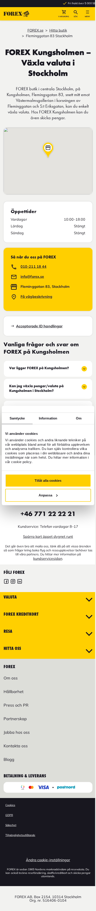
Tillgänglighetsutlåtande (20, 835)
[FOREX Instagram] (13, 582)
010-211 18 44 (33, 266)
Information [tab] (48, 418)
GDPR (9, 815)
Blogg (9, 759)
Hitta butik (58, 30)
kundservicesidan (47, 558)
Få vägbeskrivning (36, 296)
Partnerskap (15, 718)
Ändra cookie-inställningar (48, 860)
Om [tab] (78, 418)
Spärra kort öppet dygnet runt (48, 536)
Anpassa (45, 495)
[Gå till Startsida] (16, 14)
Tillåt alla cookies (48, 480)
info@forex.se (32, 276)
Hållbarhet (13, 691)
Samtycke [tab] (17, 418)
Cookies (10, 805)
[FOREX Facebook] (6, 582)
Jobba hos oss (17, 732)
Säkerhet (10, 825)
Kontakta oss (16, 745)
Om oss (11, 678)
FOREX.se (35, 30)
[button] (64, 14)
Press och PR (16, 705)
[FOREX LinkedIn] (19, 582)
